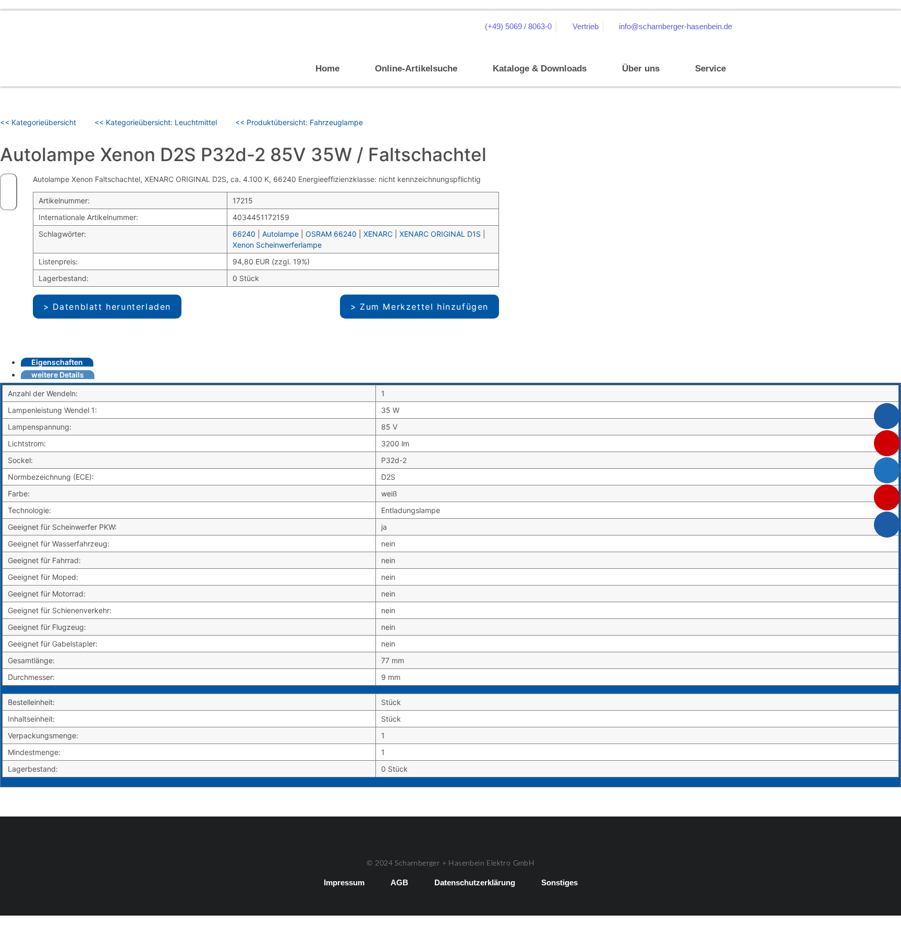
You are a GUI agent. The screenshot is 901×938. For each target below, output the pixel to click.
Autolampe (280, 233)
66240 (244, 233)
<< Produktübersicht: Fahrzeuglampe (299, 122)
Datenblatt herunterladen (112, 306)
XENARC (378, 233)
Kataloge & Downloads (540, 69)
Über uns (641, 69)
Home (327, 69)
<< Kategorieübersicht (38, 122)
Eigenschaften (57, 362)
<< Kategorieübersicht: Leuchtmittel (155, 122)
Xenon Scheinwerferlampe (277, 244)
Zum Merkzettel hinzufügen (424, 306)
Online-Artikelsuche (416, 69)
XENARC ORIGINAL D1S (440, 233)
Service (710, 69)
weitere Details (57, 374)
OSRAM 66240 (331, 233)
